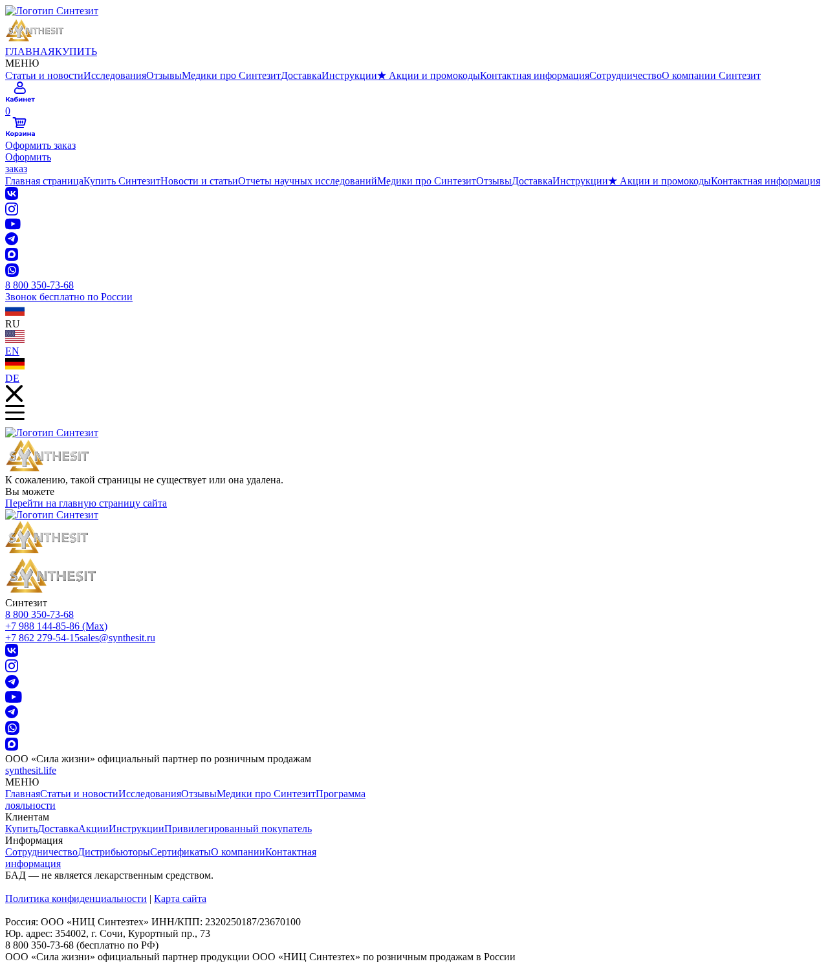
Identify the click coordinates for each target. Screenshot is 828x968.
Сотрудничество (625, 75)
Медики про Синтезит (231, 75)
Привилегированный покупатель (238, 828)
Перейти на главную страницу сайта (86, 503)
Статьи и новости (44, 75)
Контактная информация (534, 75)
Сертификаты (180, 851)
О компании (238, 851)
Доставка (301, 75)
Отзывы (164, 75)
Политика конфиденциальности (76, 898)
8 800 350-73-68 (39, 614)
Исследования (114, 75)
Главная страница (44, 180)
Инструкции (349, 75)
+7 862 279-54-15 (42, 637)
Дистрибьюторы (114, 851)
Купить (21, 828)
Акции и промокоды (428, 75)
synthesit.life (30, 770)
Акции (93, 828)
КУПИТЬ (76, 51)
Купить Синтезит (121, 180)
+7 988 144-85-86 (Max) (56, 626)
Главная (22, 793)
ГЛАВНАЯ (30, 51)
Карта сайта (180, 898)
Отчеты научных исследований (307, 180)
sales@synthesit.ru (117, 637)
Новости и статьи (199, 180)
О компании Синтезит (711, 75)
